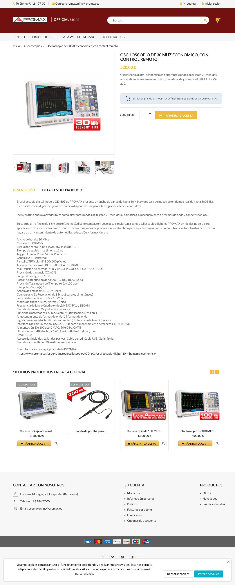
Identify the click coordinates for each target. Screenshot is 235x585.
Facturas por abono (139, 509)
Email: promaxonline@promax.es (41, 508)
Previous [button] (15, 167)
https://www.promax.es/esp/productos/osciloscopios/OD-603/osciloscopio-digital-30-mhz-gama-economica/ (86, 353)
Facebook (103, 557)
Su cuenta (134, 485)
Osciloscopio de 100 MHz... (144, 431)
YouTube (122, 557)
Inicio (20, 37)
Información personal (140, 498)
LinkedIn (132, 557)
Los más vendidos (214, 504)
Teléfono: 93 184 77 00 (30, 3)
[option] (23, 167)
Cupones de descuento (141, 520)
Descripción (24, 190)
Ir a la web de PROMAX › (77, 37)
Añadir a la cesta (179, 115)
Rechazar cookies (178, 574)
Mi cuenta (133, 493)
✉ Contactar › (114, 37)
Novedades (210, 498)
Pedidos (132, 504)
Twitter (112, 557)
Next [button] (113, 167)
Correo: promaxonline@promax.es (77, 3)
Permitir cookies (208, 574)
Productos (41, 37)
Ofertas (207, 493)
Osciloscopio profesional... (37, 431)
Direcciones (134, 515)
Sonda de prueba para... (90, 431)
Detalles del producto (63, 190)
